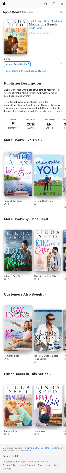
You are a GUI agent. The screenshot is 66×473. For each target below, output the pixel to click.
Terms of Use (44, 465)
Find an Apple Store (32, 448)
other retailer (51, 448)
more (59, 111)
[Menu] (62, 4)
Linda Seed (35, 28)
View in (16, 64)
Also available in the (24, 71)
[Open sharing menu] (61, 64)
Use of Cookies (27, 465)
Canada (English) (11, 456)
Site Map (7, 469)
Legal (57, 465)
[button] (46, 4)
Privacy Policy (9, 465)
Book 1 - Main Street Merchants (45, 21)
